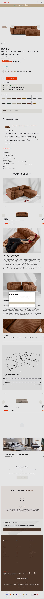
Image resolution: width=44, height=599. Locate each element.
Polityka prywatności (31, 292)
